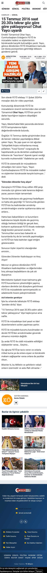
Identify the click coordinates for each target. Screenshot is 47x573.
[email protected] (25, 509)
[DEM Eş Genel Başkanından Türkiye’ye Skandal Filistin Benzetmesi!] (34, 421)
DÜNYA (7, 558)
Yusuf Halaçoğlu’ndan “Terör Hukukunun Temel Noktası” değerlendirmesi (12, 473)
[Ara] (43, 3)
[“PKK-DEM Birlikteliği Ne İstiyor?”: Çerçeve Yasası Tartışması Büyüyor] (12, 442)
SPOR (34, 558)
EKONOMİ (36, 9)
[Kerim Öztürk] (7, 399)
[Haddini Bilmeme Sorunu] (12, 421)
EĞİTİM (39, 555)
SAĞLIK (40, 558)
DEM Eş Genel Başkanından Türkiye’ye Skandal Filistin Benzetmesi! (34, 430)
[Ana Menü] (2, 3)
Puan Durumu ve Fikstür (31, 537)
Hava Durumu (32, 532)
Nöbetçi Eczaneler (12, 532)
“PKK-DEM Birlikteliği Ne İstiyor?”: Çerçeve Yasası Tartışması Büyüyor (10, 452)
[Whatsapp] (21, 521)
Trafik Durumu (11, 536)
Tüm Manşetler (11, 543)
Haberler (5, 15)
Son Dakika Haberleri (34, 543)
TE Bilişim (29, 564)
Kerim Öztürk (19, 398)
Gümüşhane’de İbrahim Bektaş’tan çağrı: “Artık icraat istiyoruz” (34, 452)
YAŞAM (27, 558)
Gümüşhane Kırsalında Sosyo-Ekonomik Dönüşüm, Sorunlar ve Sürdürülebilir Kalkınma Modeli (33, 473)
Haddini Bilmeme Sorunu (10, 429)
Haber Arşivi (10, 547)
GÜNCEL (15, 9)
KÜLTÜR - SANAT (17, 558)
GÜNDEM (5, 9)
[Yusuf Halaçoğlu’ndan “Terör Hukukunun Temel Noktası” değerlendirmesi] (12, 463)
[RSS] (25, 521)
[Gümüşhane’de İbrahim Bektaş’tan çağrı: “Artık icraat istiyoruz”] (34, 442)
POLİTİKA (26, 9)
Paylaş (6, 91)
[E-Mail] (16, 403)
